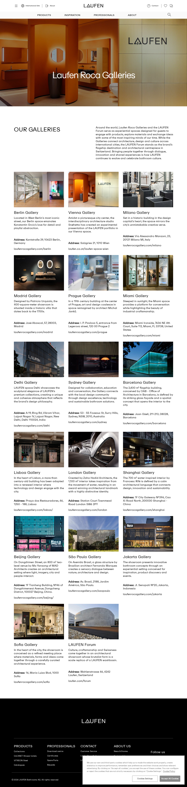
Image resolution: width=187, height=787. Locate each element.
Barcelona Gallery (139, 382)
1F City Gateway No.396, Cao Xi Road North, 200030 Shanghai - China (147, 501)
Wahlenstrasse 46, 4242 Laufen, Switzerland (89, 673)
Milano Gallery (136, 212)
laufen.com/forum (79, 681)
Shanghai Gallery (138, 472)
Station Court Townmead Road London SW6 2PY (90, 502)
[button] (169, 13)
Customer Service (88, 751)
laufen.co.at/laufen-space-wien (88, 249)
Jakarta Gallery (137, 556)
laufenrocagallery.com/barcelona (144, 423)
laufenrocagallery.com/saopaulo (89, 590)
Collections (19, 751)
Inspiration (72, 15)
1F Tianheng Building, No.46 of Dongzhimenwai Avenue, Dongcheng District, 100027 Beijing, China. (38, 589)
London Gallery (82, 472)
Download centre (55, 751)
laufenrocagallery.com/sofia (32, 682)
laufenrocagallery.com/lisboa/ (33, 510)
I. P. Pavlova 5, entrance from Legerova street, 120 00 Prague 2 (92, 324)
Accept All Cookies (170, 779)
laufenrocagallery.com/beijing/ (34, 597)
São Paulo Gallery (84, 556)
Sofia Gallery (25, 644)
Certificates (52, 756)
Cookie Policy (169, 771)
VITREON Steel (21, 760)
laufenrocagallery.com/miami (141, 335)
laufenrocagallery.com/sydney (87, 422)
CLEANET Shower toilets (25, 756)
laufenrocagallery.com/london (87, 510)
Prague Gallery (81, 295)
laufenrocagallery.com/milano (142, 245)
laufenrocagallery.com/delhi (32, 425)
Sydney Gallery (82, 382)
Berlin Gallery (26, 212)
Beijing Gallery (27, 556)
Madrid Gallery (27, 295)
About (132, 15)
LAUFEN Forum (82, 644)
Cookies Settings (145, 779)
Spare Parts (52, 760)
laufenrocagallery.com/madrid (33, 332)
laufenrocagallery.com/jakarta (142, 594)
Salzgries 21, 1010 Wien (94, 243)
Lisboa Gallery (27, 472)
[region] (133, 770)
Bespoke (51, 765)
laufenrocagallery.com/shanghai (144, 510)
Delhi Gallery (25, 382)
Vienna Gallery (81, 212)
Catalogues (19, 765)
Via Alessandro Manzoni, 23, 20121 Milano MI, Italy (147, 238)
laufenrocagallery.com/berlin (32, 249)
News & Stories (121, 751)
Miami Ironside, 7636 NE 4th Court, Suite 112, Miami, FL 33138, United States (148, 326)
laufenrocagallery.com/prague (87, 332)
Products (44, 15)
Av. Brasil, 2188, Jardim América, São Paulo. (88, 583)
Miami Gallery (135, 295)
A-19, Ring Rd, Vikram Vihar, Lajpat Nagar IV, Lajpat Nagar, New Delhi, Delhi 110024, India (37, 416)
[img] (39, 189)
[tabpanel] (93, 62)
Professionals (104, 15)
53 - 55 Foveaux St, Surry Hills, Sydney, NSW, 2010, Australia (93, 414)
